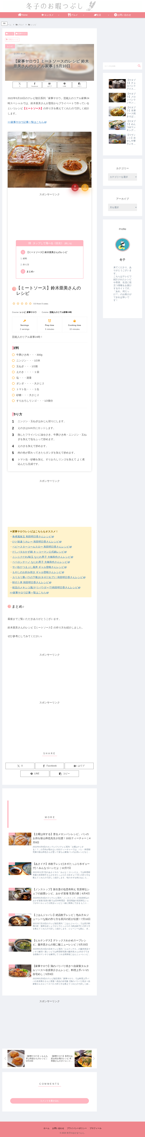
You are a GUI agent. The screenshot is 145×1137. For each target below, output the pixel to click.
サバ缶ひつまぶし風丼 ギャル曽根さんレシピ (38, 567)
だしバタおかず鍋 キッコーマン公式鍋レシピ (38, 551)
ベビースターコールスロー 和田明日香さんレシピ (40, 546)
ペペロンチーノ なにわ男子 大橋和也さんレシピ (39, 562)
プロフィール (96, 1128)
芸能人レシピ (13, 39)
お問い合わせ (58, 1128)
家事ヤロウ (22, 34)
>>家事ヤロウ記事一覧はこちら (26, 122)
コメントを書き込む (49, 1101)
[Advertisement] (49, 217)
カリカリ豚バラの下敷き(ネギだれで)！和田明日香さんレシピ (47, 577)
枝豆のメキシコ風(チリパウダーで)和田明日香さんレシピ (45, 587)
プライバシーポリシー (77, 1128)
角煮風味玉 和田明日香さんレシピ (31, 536)
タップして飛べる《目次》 (48, 243)
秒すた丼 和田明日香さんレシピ (30, 582)
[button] (79, 85)
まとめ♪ (30, 271)
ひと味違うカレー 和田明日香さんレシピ (35, 541)
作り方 (26, 264)
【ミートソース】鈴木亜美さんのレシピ (46, 252)
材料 (25, 258)
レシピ (10, 34)
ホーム (46, 1128)
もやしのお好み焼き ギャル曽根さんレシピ (36, 572)
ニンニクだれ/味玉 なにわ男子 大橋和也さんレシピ (41, 557)
